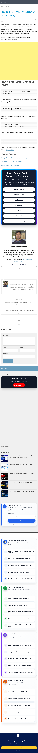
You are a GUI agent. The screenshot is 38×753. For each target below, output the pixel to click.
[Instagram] (18, 265)
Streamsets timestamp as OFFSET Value (21, 465)
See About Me (27, 259)
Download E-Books (19, 194)
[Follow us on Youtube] (21, 369)
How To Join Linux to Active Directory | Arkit (22, 491)
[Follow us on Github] (33, 369)
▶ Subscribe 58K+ (19, 385)
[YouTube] (23, 265)
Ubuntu (8, 6)
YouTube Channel (19, 205)
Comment (6, 335)
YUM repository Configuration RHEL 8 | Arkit (22, 473)
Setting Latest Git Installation (10, 165)
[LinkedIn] (26, 265)
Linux (3, 6)
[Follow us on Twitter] (36, 369)
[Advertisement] (19, 61)
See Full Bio (18, 261)
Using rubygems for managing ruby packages (14, 158)
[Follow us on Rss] (24, 369)
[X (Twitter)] (15, 265)
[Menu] (36, 2)
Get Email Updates (19, 189)
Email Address (11, 513)
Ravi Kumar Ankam (7, 19)
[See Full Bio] (23, 261)
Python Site (10, 150)
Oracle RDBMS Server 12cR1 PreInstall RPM (21, 482)
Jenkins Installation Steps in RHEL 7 (12, 161)
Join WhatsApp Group (19, 221)
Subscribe (21, 521)
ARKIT (3, 2)
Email (22, 347)
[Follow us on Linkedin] (27, 369)
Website (5, 353)
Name (5, 347)
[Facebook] (12, 265)
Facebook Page (19, 200)
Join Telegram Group (19, 216)
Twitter (19, 210)
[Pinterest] (20, 265)
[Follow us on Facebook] (30, 369)
